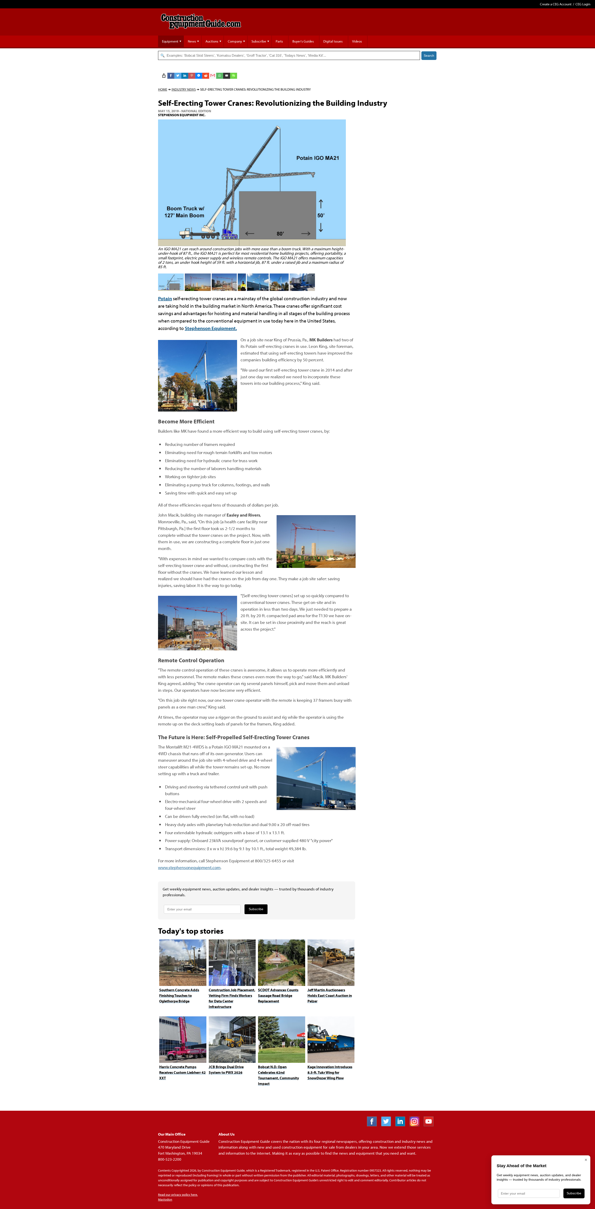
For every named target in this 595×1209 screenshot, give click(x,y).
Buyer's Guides (303, 41)
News (192, 41)
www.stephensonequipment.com (189, 867)
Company (235, 41)
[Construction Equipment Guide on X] (387, 1124)
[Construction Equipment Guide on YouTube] (430, 1124)
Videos (357, 41)
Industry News (184, 89)
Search (429, 55)
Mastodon (165, 1199)
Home (162, 89)
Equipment (170, 41)
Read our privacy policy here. (178, 1195)
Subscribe (258, 41)
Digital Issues (333, 41)
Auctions (211, 41)
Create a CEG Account (556, 4)
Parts (279, 41)
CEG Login (582, 4)
